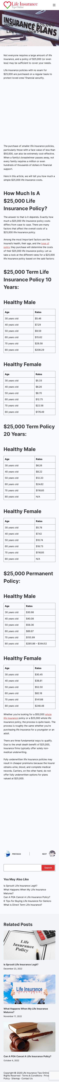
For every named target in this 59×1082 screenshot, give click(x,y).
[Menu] (54, 5)
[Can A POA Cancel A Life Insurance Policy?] (30, 1037)
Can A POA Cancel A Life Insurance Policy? (27, 897)
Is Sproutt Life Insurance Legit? (20, 885)
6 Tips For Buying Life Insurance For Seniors (27, 901)
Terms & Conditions (32, 1075)
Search (48, 867)
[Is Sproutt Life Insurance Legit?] (30, 945)
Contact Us (27, 1078)
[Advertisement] (29, 113)
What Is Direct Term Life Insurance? (23, 904)
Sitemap (15, 1078)
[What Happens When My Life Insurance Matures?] (30, 989)
